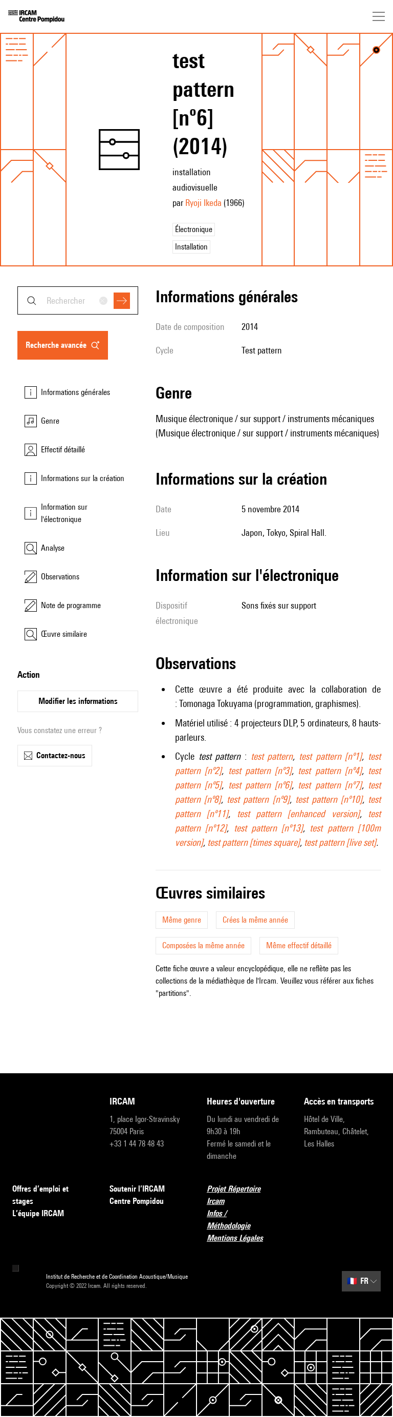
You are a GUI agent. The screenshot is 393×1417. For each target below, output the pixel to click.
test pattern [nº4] (330, 770)
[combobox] (77, 300)
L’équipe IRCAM (38, 1213)
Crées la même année (255, 920)
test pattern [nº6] (260, 784)
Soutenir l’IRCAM (137, 1189)
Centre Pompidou (137, 1201)
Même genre (181, 920)
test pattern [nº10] (328, 799)
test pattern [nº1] (330, 756)
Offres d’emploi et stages (40, 1195)
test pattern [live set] (340, 842)
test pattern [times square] (253, 842)
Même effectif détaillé (299, 945)
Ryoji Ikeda (203, 202)
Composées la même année (203, 945)
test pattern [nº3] (260, 770)
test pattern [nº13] (268, 827)
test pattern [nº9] (258, 799)
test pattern (272, 756)
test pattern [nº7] (330, 784)
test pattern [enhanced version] (298, 813)
